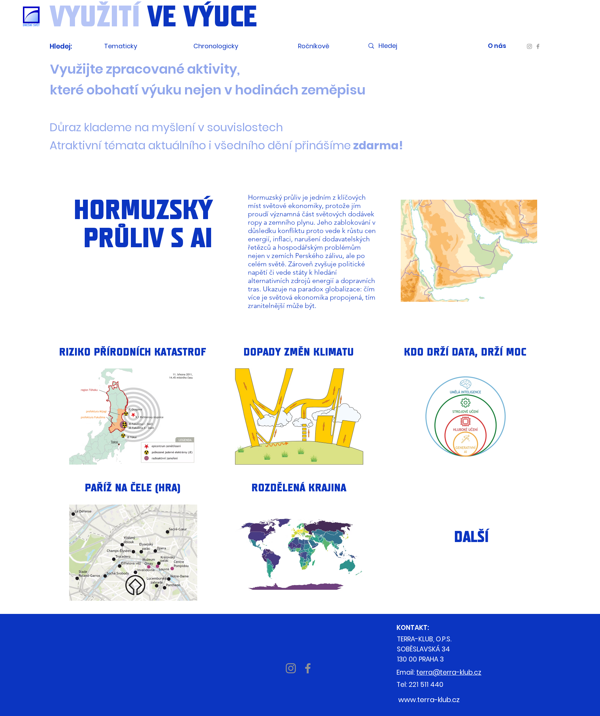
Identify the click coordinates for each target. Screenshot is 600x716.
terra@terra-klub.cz (448, 672)
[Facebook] (537, 46)
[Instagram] (529, 46)
